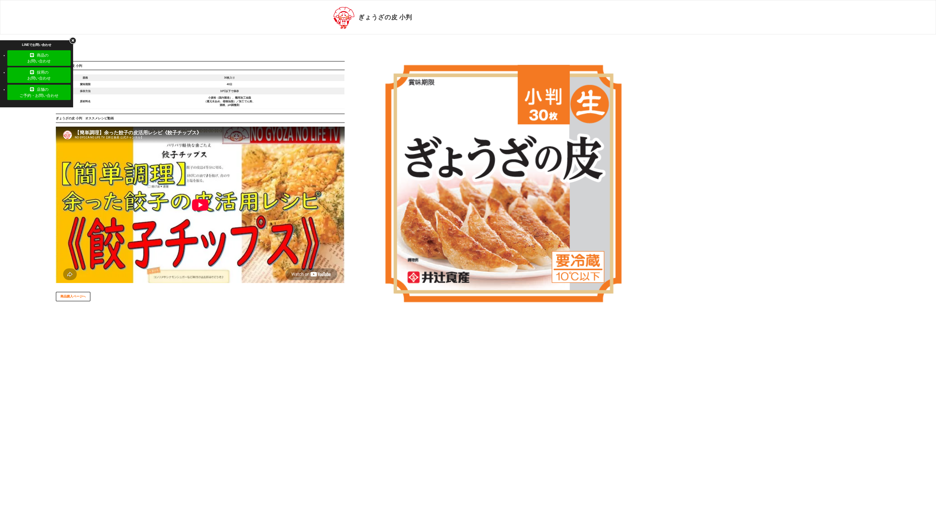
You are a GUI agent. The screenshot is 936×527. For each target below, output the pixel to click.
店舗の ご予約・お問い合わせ (39, 92)
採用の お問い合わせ (39, 75)
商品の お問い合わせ (39, 58)
